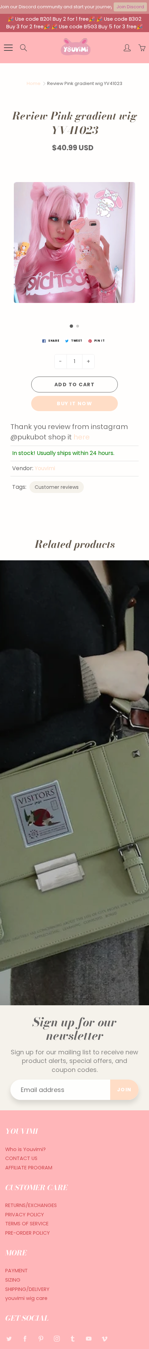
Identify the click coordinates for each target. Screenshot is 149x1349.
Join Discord (130, 7)
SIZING (12, 1279)
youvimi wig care (26, 1298)
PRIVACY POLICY (24, 1214)
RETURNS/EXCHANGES (31, 1205)
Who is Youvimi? (25, 1149)
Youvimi (45, 468)
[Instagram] (57, 1338)
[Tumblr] (73, 1338)
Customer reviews (57, 487)
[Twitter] (9, 1338)
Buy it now (74, 403)
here (82, 437)
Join (124, 1089)
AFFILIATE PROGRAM (28, 1167)
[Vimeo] (104, 1338)
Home (34, 83)
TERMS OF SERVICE (27, 1223)
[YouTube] (88, 1338)
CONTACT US (21, 1158)
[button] (71, 326)
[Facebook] (25, 1338)
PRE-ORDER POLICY (27, 1232)
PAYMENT (16, 1270)
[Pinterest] (41, 1338)
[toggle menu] (8, 47)
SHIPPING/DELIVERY (27, 1289)
